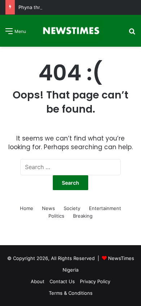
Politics (56, 216)
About (37, 281)
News (48, 208)
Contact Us (62, 281)
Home (26, 208)
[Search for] (132, 33)
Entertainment (105, 208)
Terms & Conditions (71, 293)
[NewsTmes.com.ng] (70, 31)
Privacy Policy (95, 281)
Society (72, 208)
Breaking (83, 216)
